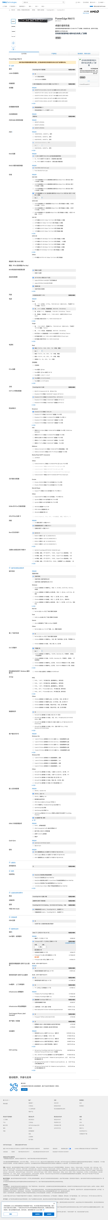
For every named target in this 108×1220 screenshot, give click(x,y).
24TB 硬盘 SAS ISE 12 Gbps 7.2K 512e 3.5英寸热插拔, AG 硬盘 (50, 220)
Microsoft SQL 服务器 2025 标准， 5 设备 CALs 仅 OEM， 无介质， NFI (52, 771)
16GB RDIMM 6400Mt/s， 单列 (42, 142)
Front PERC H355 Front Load (42, 167)
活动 (80, 1122)
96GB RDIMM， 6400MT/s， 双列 (43, 136)
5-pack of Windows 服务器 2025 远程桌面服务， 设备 (48, 763)
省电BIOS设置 (38, 273)
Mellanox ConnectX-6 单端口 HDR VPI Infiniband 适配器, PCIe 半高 (51, 451)
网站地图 (5, 1103)
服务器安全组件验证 (40, 799)
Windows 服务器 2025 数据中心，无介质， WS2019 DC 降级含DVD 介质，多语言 (55, 665)
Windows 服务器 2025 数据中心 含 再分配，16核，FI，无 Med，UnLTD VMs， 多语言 (54, 593)
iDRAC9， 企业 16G (39, 793)
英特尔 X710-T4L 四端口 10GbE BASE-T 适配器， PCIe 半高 (49, 443)
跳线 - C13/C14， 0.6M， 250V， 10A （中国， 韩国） (48, 348)
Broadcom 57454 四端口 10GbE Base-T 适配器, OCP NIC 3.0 (49, 402)
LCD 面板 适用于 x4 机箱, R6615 (42, 522)
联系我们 (81, 1106)
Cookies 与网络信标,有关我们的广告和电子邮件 (86, 1148)
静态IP (36, 836)
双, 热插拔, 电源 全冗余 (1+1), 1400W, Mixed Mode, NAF (48, 318)
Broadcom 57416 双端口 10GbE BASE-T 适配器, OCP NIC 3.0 (49, 399)
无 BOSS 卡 (37, 533)
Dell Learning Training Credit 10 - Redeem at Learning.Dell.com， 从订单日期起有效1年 (51, 1062)
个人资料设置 (32, 1108)
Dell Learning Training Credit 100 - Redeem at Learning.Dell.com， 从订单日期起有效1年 (50, 1067)
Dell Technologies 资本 (34, 1125)
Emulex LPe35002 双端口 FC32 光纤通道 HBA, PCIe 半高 (48, 482)
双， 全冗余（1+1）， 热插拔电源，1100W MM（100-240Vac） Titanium (53, 311)
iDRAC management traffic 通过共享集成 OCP (46, 828)
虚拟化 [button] (13, 862)
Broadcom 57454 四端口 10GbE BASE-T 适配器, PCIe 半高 (49, 422)
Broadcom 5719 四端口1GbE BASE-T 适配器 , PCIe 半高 (48, 414)
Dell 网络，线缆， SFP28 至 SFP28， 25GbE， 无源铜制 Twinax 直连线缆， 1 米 (54, 561)
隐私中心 (81, 1128)
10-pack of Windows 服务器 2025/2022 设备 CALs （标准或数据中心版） (53, 750)
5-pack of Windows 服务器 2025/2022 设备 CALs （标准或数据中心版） (52, 744)
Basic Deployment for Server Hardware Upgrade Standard (49, 1009)
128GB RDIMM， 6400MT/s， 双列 (43, 134)
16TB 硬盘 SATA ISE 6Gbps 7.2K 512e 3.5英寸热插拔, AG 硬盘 (50, 244)
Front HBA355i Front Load (41, 170)
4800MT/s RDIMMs (39, 122)
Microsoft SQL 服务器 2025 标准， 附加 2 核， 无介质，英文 (49, 780)
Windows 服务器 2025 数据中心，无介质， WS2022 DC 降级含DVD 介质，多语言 (55, 662)
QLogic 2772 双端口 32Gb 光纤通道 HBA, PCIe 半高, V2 (48, 490)
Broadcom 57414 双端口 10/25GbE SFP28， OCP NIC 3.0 (49, 397)
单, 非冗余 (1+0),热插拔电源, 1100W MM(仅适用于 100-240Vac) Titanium (53, 333)
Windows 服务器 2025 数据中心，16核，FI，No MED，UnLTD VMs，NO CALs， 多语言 (54, 588)
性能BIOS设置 (38, 270)
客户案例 (31, 1139)
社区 (80, 1103)
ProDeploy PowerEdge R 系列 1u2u (43, 996)
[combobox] (43, 2)
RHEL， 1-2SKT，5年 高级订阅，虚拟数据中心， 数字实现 (49, 686)
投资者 (30, 1128)
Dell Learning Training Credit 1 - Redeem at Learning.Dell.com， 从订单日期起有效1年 (51, 1058)
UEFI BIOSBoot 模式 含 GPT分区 (43, 277)
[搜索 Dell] (63, 2)
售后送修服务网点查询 (59, 1108)
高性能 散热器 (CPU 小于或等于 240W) (44, 110)
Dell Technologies (7, 1144)
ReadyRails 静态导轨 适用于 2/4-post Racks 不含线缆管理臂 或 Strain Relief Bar (54, 880)
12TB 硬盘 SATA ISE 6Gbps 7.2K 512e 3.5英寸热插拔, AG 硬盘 (50, 247)
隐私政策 (55, 1148)
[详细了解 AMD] (94, 11)
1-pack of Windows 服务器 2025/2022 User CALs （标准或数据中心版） (52, 741)
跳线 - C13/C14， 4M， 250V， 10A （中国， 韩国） (48, 356)
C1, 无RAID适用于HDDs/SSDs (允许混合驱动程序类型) (48, 156)
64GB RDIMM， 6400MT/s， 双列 (43, 139)
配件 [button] (12, 871)
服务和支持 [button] (14, 929)
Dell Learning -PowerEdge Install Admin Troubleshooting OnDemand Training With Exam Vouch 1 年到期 (48, 1051)
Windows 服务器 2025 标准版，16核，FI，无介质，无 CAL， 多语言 (51, 596)
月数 (43, 944)
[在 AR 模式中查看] (13, 48)
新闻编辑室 (31, 1131)
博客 (80, 1119)
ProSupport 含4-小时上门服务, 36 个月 (44, 959)
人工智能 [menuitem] (5, 6)
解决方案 (5, 1125)
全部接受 (49, 1214)
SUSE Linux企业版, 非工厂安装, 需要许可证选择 (46, 617)
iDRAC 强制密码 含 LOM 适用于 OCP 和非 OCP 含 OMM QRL (49, 857)
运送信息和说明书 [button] (17, 893)
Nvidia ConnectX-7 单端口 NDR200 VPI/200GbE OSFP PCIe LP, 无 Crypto (52, 472)
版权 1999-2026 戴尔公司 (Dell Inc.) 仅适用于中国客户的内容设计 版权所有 (21, 1148)
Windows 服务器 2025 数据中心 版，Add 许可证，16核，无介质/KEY (52, 699)
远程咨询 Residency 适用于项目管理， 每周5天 (46, 1044)
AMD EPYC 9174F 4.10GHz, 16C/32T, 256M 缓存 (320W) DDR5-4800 (51, 92)
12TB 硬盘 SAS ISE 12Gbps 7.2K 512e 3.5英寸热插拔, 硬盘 (49, 231)
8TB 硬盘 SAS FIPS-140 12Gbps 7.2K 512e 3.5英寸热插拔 (49, 257)
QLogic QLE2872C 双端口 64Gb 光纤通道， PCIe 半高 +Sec (49, 496)
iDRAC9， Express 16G (40, 790)
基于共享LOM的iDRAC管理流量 (42, 831)
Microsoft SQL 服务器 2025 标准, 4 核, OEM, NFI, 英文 (48, 714)
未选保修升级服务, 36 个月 (41, 952)
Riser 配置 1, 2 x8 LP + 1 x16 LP (42, 375)
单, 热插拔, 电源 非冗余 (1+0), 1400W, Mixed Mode (47, 339)
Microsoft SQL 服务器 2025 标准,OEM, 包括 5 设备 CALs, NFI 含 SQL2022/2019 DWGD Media (54, 722)
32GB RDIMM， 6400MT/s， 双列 (43, 148)
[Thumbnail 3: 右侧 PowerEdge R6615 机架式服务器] (13, 31)
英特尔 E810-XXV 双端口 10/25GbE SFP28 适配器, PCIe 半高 (50, 434)
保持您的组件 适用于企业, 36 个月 (43, 980)
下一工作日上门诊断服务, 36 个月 (43, 987)
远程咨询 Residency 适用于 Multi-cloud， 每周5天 (47, 1038)
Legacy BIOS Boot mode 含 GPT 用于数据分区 (46, 280)
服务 (4, 1128)
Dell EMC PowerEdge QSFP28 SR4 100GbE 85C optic (47, 550)
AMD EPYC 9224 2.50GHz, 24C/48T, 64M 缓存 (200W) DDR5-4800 (51, 98)
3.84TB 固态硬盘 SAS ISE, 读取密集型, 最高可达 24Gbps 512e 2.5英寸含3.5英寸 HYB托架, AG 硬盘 (54, 185)
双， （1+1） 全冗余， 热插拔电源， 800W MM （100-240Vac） (51, 308)
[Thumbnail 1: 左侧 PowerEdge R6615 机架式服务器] (13, 21)
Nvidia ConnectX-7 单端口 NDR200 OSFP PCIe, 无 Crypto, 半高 (50, 466)
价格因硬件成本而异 (70, 943)
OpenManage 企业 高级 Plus (42, 810)
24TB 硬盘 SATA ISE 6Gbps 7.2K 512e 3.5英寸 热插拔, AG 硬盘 (50, 238)
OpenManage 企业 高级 (40, 807)
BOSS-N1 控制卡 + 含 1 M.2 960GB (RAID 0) (45, 541)
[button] (78, 2)
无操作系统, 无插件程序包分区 (42, 579)
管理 (10, 1214)
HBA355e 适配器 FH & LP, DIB (42, 506)
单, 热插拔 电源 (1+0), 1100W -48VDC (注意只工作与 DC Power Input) (52, 336)
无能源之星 (37, 286)
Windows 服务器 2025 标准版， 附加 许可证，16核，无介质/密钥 (51, 704)
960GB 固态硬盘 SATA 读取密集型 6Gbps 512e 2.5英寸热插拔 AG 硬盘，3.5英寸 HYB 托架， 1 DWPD (54, 208)
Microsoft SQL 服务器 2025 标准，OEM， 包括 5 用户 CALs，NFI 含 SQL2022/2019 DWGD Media (51, 727)
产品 (4, 1122)
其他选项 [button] (14, 917)
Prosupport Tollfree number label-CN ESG (45, 1017)
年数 (36, 944)
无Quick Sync (38, 845)
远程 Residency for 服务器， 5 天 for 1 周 (45, 1036)
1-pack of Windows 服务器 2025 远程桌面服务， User (48, 760)
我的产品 (31, 1111)
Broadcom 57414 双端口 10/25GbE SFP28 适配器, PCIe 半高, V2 (50, 417)
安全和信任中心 (83, 1131)
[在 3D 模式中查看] (13, 43)
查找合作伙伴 (57, 1119)
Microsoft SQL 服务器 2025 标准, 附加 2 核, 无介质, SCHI (48, 777)
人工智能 (5, 1119)
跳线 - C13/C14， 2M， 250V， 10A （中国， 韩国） (48, 353)
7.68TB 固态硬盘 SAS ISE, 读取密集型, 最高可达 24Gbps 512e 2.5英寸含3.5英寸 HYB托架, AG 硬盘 (54, 180)
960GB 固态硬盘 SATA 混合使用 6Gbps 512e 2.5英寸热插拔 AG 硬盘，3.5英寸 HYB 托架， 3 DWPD (55, 213)
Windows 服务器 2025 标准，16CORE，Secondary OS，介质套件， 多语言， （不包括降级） (55, 659)
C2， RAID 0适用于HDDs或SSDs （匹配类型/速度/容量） (49, 158)
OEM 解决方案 (57, 1125)
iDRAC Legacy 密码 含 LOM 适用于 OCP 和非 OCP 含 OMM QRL (50, 854)
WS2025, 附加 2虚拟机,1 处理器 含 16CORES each (47, 671)
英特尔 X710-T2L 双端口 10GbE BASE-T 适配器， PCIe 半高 (49, 440)
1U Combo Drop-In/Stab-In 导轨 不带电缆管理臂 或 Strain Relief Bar (51, 886)
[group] (35, 21)
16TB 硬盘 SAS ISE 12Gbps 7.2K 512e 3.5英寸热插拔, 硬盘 (49, 228)
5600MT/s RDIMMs (39, 125)
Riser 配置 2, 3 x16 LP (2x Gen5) (42, 378)
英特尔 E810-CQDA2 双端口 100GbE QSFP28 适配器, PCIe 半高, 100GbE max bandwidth (53, 431)
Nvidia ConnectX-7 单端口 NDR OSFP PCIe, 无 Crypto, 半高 (49, 469)
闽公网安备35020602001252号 (41, 1151)
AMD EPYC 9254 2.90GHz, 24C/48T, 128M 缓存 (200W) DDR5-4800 (51, 101)
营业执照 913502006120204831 (61, 1151)
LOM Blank (37, 457)
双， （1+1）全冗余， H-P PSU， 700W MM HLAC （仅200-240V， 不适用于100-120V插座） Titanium (55, 304)
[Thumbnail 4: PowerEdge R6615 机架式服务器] (13, 36)
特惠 (4, 1131)
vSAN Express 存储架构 (40, 79)
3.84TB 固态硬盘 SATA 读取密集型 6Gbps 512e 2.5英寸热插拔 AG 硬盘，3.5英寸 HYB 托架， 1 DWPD (54, 204)
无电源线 (37, 365)
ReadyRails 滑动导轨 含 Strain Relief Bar (44, 877)
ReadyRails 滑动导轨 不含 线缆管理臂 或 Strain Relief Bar (49, 883)
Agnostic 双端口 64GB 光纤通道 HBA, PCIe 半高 (46, 502)
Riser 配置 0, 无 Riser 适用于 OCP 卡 (43, 372)
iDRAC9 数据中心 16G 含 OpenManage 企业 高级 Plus (48, 804)
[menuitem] (13, 6)
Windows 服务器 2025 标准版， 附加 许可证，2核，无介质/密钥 (50, 707)
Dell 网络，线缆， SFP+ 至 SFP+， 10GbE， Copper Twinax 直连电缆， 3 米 (53, 555)
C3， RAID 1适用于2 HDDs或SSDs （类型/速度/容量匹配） (49, 161)
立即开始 (24, 1089)
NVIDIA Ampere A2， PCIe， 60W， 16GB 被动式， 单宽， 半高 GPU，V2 (53, 516)
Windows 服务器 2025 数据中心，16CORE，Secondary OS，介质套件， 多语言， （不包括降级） (55, 654)
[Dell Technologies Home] (9, 2)
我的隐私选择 (64, 1148)
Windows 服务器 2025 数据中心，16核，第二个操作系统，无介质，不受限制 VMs (55, 639)
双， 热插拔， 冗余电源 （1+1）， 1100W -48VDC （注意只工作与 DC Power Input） (53, 315)
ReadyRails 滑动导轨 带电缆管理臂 (43, 874)
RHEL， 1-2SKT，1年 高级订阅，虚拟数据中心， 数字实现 (49, 680)
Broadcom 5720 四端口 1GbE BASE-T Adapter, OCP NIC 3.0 (49, 394)
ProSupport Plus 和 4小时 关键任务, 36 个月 (45, 955)
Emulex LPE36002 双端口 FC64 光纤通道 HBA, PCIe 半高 (48, 485)
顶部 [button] (106, 1217)
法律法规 (5, 1151)
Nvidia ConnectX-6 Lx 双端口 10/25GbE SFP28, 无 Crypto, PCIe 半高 (51, 463)
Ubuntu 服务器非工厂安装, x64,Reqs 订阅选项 (46, 623)
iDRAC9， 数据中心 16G (41, 796)
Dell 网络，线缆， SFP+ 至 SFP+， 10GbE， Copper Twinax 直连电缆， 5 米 (53, 558)
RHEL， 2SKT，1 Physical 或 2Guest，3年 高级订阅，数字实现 (50, 691)
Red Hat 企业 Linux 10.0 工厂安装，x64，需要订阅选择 (48, 629)
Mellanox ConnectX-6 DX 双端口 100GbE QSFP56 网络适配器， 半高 (51, 449)
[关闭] (54, 1203)
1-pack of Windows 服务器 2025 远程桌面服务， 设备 (48, 757)
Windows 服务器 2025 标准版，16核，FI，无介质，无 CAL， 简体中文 (52, 599)
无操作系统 (37, 576)
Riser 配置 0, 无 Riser (40, 369)
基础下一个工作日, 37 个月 (41, 938)
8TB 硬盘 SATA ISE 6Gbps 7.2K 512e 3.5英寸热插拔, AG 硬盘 (49, 249)
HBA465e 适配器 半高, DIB (41, 512)
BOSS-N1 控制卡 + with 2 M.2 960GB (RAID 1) (46, 544)
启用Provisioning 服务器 (41, 833)
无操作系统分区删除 (40, 289)
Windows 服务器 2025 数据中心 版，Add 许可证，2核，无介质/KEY (51, 701)
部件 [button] (12, 66)
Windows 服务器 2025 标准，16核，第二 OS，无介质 (48, 643)
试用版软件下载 (83, 1133)
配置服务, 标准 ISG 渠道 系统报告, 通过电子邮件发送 (47, 1024)
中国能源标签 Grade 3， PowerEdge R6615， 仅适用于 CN (49, 909)
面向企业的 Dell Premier (99, 6)
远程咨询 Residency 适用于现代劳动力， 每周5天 (47, 1041)
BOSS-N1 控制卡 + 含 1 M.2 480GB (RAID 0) (45, 535)
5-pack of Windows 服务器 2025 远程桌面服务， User (48, 766)
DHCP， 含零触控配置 (40, 825)
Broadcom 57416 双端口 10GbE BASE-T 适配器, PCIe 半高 (49, 420)
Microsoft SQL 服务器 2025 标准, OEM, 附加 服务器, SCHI (48, 783)
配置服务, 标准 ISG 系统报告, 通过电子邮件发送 (46, 1027)
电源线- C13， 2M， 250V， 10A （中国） (45, 359)
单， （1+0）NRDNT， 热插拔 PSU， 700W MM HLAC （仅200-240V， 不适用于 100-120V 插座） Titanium (54, 327)
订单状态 (31, 1106)
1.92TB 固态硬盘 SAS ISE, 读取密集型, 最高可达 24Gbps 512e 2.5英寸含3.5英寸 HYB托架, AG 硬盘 (54, 189)
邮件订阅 (81, 1125)
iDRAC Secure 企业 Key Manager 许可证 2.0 (45, 802)
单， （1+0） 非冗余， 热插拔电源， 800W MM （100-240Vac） (51, 330)
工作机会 (31, 1122)
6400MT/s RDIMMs (39, 128)
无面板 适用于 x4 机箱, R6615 (42, 528)
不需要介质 (37, 648)
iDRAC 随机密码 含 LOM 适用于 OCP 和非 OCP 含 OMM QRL (49, 852)
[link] (86, 2)
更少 (35, 820)
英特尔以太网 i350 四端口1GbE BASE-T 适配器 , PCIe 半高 (49, 437)
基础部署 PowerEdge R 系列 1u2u (43, 999)
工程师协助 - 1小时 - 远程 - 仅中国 (43, 1006)
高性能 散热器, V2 (39, 107)
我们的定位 (31, 1119)
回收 (30, 1133)
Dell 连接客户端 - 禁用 (40, 817)
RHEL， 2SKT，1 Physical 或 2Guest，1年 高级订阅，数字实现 (50, 688)
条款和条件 (46, 1148)
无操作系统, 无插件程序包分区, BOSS (44, 582)
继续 (89, 81)
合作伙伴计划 (57, 1128)
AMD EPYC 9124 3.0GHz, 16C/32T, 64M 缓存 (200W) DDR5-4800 (50, 90)
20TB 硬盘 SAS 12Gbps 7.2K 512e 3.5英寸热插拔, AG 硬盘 (49, 222)
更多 (34, 103)
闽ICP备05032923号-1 (24, 1151)
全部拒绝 (37, 1214)
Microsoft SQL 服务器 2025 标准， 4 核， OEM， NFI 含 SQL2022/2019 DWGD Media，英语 (54, 718)
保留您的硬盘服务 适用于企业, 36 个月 (44, 971)
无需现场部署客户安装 (40, 1002)
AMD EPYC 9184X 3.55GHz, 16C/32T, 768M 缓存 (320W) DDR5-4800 (51, 95)
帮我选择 (34, 87)
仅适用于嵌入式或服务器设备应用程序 (44, 923)
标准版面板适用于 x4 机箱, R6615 (43, 525)
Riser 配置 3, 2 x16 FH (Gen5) (42, 381)
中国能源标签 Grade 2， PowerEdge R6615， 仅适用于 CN (49, 912)
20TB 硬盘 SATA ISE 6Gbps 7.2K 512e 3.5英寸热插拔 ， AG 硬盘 (50, 241)
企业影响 (31, 1136)
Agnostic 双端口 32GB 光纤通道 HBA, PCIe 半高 (46, 499)
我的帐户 (31, 1103)
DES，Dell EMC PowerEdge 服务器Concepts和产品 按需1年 (49, 1054)
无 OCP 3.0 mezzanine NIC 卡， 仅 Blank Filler (46, 391)
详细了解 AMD (86, 13)
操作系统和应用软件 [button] (17, 568)
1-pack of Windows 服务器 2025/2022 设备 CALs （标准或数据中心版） (52, 739)
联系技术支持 (57, 1106)
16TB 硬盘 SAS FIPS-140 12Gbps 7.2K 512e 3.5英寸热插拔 (49, 225)
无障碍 (13, 1151)
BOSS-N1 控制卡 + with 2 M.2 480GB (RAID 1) (46, 538)
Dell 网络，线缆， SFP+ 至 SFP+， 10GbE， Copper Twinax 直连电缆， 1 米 (53, 553)
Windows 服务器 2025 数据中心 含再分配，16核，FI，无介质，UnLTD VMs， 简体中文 (55, 603)
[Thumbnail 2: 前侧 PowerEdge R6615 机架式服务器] (13, 26)
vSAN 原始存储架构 (39, 76)
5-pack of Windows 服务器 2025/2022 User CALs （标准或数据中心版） (52, 747)
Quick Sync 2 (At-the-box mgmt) (42, 843)
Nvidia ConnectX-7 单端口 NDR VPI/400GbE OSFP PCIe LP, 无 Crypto (51, 474)
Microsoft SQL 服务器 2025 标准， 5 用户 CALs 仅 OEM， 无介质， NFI (52, 774)
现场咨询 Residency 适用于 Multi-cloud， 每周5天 (47, 1033)
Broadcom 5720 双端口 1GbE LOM (43, 411)
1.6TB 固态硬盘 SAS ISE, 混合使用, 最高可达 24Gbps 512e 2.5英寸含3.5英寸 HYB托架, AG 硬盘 (55, 194)
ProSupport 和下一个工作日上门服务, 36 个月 (46, 941)
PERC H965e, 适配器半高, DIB (42, 509)
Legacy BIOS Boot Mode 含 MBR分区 (44, 283)
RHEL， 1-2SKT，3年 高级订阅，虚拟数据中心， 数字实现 (49, 683)
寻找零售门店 (57, 1122)
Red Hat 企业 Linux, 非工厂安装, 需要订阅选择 (46, 611)
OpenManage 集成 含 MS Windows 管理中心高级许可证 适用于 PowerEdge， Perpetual (53, 813)
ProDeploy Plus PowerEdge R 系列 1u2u (44, 993)
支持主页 (56, 1103)
